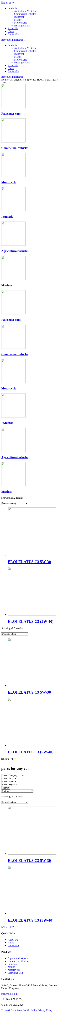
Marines (6, 285)
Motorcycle (8, 182)
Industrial (19, 16)
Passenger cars (11, 113)
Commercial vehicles (14, 148)
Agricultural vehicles (14, 251)
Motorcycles (20, 22)
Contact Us (13, 34)
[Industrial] (13, 210)
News (11, 31)
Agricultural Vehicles (25, 11)
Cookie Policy (30, 1010)
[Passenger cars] (13, 107)
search (6, 788)
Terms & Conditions (11, 1010)
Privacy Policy (45, 1010)
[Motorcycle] (13, 176)
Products (12, 8)
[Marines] (13, 279)
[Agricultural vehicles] (13, 244)
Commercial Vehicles (25, 14)
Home (4, 79)
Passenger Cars (22, 25)
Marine (17, 19)
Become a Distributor (12, 39)
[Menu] (25, 40)
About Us (13, 28)
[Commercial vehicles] (13, 141)
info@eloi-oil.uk (9, 993)
